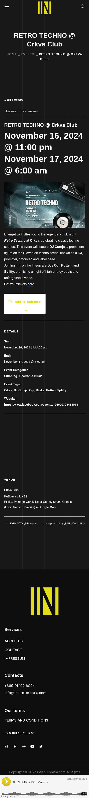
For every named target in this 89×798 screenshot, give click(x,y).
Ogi (31, 390)
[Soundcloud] (23, 746)
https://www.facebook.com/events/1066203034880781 (42, 404)
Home (12, 54)
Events (27, 54)
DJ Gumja (21, 390)
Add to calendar (28, 302)
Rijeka (40, 390)
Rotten (51, 390)
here (31, 283)
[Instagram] (6, 746)
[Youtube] (32, 746)
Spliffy (61, 390)
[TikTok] (41, 746)
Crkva (8, 390)
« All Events (13, 99)
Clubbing (10, 376)
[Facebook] (15, 746)
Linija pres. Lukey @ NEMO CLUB (63, 523)
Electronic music (30, 376)
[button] (83, 6)
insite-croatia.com (51, 772)
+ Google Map (46, 507)
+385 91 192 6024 (20, 685)
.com (26, 692)
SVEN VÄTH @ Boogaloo (23, 523)
